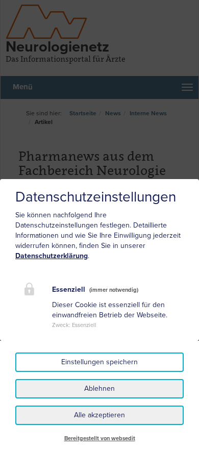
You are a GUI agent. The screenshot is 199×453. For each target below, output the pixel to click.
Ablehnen (99, 388)
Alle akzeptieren (99, 415)
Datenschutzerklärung (51, 255)
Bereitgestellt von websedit (99, 438)
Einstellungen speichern (99, 362)
